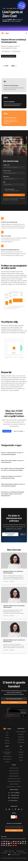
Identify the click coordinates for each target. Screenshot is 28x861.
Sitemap (15, 852)
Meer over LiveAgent (18, 431)
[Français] (25, 841)
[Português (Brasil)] (23, 843)
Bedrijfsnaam (6, 176)
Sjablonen (21, 757)
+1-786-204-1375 (14, 798)
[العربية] (2, 841)
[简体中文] (16, 845)
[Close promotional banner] (26, 1)
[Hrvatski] (2, 843)
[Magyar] (4, 843)
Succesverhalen (6, 431)
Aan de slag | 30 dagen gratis (8, 56)
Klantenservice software (14, 770)
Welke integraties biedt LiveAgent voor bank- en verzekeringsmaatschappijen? (13, 485)
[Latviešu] (13, 843)
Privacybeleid (15, 199)
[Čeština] (6, 841)
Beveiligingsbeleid (20, 850)
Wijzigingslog (21, 739)
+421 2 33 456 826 (15, 792)
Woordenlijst (21, 752)
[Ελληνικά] (13, 841)
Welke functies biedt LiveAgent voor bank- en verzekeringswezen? (12, 461)
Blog (21, 749)
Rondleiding (7, 743)
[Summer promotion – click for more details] (14, 15)
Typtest (21, 760)
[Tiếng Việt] (13, 845)
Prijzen (7, 735)
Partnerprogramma (7, 759)
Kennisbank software (14, 768)
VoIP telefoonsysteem (14, 773)
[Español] (18, 841)
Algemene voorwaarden (9, 850)
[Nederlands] (16, 843)
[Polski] (20, 843)
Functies (7, 737)
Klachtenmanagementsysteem (14, 781)
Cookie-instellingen (23, 852)
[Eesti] (20, 841)
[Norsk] (18, 843)
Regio (4, 182)
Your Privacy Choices (15, 854)
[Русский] (2, 845)
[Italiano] (6, 843)
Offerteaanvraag (20, 742)
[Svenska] (9, 845)
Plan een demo (14, 702)
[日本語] (9, 843)
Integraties (7, 740)
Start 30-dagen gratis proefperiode (10, 534)
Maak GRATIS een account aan (14, 194)
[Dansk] (9, 841)
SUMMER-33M (11, 19)
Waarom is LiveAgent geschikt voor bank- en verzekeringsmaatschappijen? (12, 453)
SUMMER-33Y (6, 21)
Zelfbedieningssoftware (14, 776)
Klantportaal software (14, 784)
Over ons (7, 749)
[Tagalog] (11, 845)
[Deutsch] (11, 841)
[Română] (25, 843)
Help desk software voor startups (14, 786)
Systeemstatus (21, 736)
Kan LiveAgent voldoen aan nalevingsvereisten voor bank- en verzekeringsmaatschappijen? (12, 469)
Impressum (7, 761)
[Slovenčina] (4, 845)
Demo (22, 534)
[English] (16, 841)
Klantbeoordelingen (7, 756)
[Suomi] (23, 841)
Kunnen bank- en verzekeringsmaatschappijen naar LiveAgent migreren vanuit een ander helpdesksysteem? (12, 493)
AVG (10, 852)
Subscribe (14, 830)
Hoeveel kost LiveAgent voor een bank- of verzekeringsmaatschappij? (11, 477)
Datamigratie (21, 734)
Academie (21, 754)
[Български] (4, 841)
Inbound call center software (14, 778)
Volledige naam (6, 164)
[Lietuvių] (11, 843)
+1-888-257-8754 (14, 795)
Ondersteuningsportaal (21, 731)
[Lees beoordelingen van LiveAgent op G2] (14, 816)
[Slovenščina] (6, 845)
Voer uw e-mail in (7, 170)
